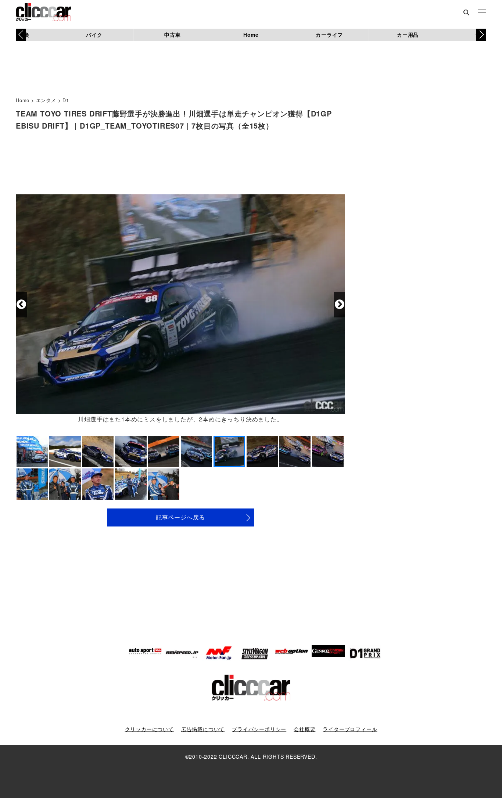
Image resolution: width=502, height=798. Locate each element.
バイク (94, 34)
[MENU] (482, 12)
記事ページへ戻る (180, 517)
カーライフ (329, 34)
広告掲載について (203, 729)
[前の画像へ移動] (21, 304)
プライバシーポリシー (259, 729)
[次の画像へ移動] (339, 304)
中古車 (172, 34)
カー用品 (408, 34)
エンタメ (46, 100)
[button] (481, 34)
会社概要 (304, 729)
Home (251, 34)
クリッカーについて (149, 729)
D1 (65, 100)
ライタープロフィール (350, 729)
